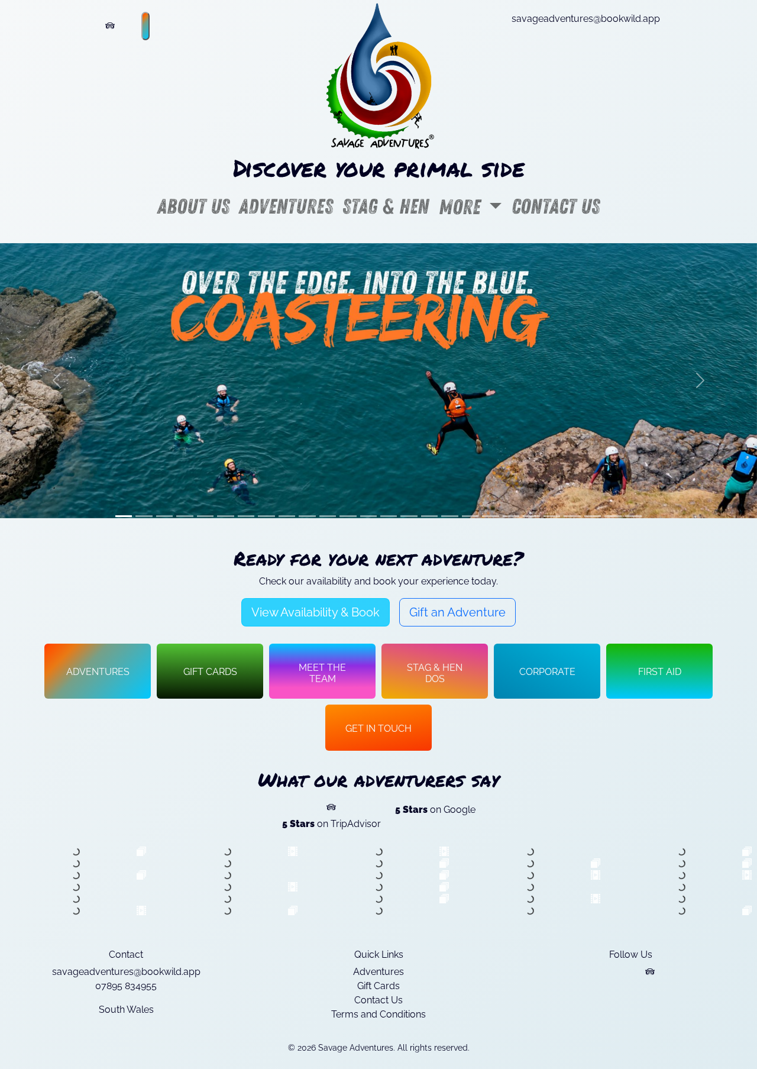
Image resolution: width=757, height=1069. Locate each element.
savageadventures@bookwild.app (586, 18)
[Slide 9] (287, 516)
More (462, 207)
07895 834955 (126, 986)
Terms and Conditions (378, 1014)
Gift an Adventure (457, 612)
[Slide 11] (327, 516)
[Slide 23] (572, 516)
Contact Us (556, 206)
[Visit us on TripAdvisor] (110, 26)
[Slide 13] (368, 516)
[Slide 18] (470, 516)
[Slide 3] (164, 516)
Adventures (286, 206)
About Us (193, 206)
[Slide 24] (592, 516)
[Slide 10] (307, 516)
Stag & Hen (385, 206)
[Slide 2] (143, 516)
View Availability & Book (315, 612)
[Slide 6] (225, 516)
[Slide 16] (429, 516)
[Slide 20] (511, 516)
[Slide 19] (490, 516)
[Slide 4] (184, 516)
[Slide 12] (347, 516)
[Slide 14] (388, 516)
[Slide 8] (266, 516)
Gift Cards (378, 986)
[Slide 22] (552, 516)
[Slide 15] (408, 516)
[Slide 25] (612, 516)
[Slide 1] (123, 516)
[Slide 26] (633, 516)
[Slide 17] (449, 516)
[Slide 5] (205, 516)
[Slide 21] (531, 516)
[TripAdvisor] (650, 972)
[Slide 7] (246, 516)
